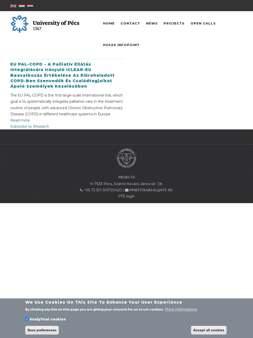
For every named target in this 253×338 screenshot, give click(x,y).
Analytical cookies (47, 319)
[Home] (126, 158)
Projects (174, 23)
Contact (130, 23)
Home (109, 23)
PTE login (126, 196)
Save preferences (42, 330)
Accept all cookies (208, 330)
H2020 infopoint (121, 45)
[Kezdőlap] (44, 23)
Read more (20, 120)
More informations (181, 309)
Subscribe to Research (29, 126)
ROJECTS (127, 177)
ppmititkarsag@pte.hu (151, 190)
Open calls (203, 23)
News (152, 23)
